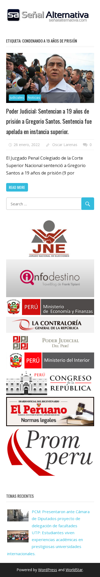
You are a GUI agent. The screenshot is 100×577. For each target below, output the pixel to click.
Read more (17, 187)
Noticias (34, 97)
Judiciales (17, 97)
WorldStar (74, 569)
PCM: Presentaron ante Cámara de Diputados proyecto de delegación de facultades (61, 518)
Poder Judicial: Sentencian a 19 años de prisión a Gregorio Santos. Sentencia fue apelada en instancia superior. (49, 121)
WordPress (47, 569)
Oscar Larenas (64, 144)
